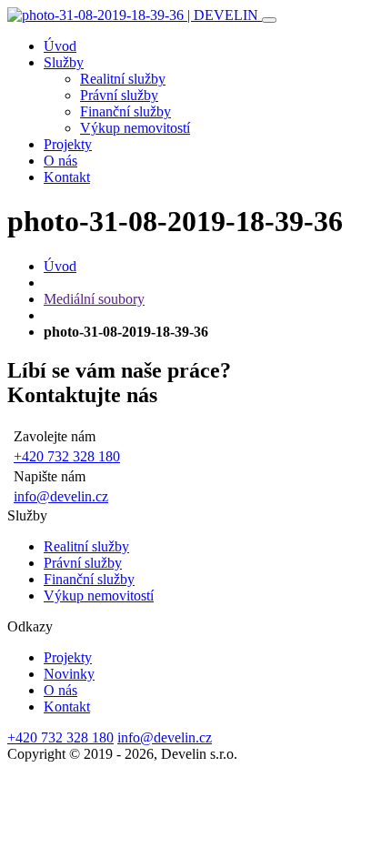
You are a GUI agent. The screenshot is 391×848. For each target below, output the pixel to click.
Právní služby (119, 95)
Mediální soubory (94, 299)
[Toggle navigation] (269, 20)
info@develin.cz (61, 496)
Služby (64, 62)
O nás (60, 160)
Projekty (68, 144)
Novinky (69, 673)
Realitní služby (122, 78)
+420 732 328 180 (67, 456)
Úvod (60, 46)
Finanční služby (125, 111)
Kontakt (67, 177)
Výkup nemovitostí (135, 128)
